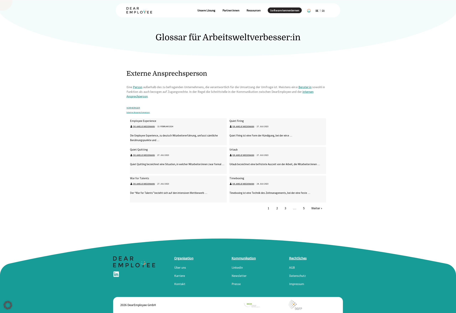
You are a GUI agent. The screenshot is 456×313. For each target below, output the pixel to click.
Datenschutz (297, 276)
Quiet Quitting (139, 149)
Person (137, 87)
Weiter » (316, 208)
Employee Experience (143, 121)
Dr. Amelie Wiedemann (144, 126)
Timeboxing (236, 178)
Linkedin (237, 267)
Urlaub (233, 149)
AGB (292, 267)
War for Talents (139, 178)
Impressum (296, 284)
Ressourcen (254, 10)
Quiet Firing (236, 121)
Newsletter (239, 276)
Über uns (180, 267)
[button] (8, 305)
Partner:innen (230, 10)
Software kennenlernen (284, 10)
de (317, 10)
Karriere (179, 276)
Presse (236, 284)
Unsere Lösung (206, 10)
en (323, 10)
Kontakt (179, 284)
